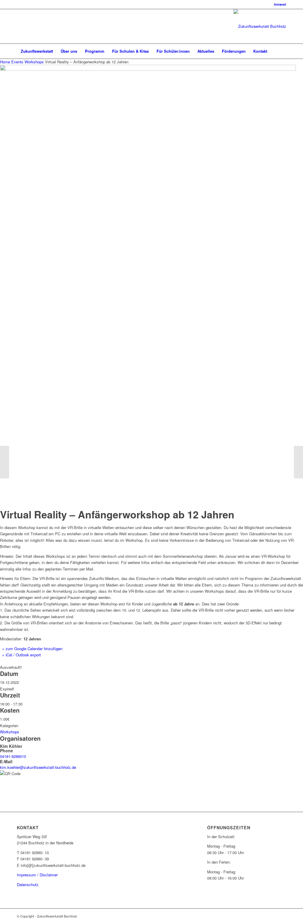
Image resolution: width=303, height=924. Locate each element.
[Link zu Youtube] (36, 26)
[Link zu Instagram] (27, 26)
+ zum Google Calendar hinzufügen (32, 648)
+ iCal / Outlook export (21, 655)
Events (17, 62)
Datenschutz (27, 884)
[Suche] (282, 51)
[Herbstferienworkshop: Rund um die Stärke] (298, 462)
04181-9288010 (13, 756)
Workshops (34, 62)
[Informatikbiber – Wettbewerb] (4, 462)
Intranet (280, 4)
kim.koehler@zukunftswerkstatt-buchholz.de (38, 767)
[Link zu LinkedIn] (18, 26)
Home (5, 62)
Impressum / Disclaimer (37, 875)
